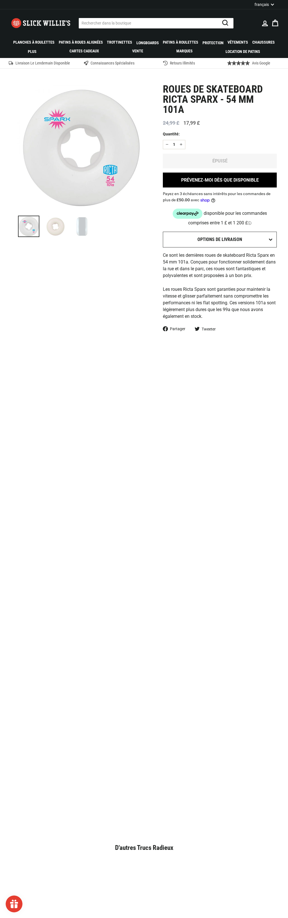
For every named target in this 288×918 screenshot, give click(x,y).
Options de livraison (219, 239)
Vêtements (238, 42)
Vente (137, 51)
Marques (184, 51)
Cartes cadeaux (84, 51)
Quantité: (171, 134)
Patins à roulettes (180, 42)
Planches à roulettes (34, 42)
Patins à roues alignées (81, 42)
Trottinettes (119, 42)
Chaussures (263, 42)
